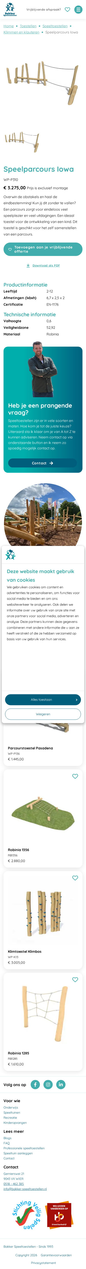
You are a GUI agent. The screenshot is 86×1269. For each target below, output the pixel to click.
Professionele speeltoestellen (24, 1148)
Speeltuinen (12, 1113)
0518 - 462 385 (14, 1184)
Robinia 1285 (18, 1053)
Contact (9, 1158)
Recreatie (10, 1118)
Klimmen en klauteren (21, 32)
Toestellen (28, 26)
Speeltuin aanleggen (18, 1153)
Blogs (7, 1138)
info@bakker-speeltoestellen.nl (25, 1189)
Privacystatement (43, 1263)
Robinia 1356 (18, 850)
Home (9, 26)
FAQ (7, 1143)
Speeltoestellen (55, 26)
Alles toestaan (41, 699)
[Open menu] (78, 10)
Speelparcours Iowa (61, 32)
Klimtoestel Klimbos (24, 951)
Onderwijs (11, 1107)
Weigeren (43, 714)
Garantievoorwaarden (56, 1255)
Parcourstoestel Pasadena (30, 748)
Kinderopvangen (15, 1123)
